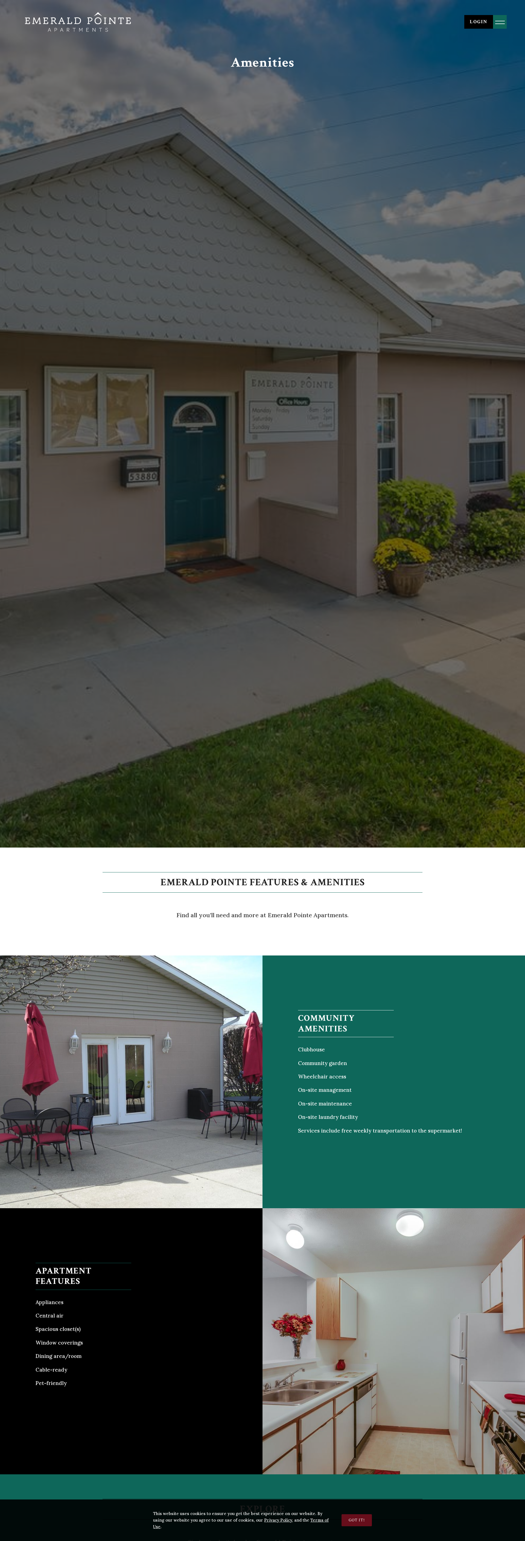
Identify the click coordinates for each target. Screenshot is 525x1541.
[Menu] (500, 22)
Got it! (357, 1520)
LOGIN (479, 22)
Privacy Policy (278, 1520)
